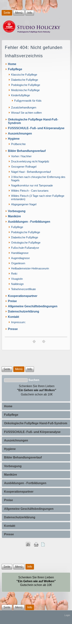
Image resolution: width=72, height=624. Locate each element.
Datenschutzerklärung (23, 311)
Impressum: (18, 322)
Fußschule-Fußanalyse (25, 247)
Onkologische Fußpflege (25, 242)
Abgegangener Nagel (23, 204)
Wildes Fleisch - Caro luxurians (30, 190)
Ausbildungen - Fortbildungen (29, 221)
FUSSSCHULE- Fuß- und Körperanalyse (36, 128)
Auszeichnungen (20, 133)
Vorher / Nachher (21, 156)
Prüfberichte (18, 144)
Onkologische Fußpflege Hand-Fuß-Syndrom (35, 423)
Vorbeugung (16, 211)
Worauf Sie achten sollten (26, 112)
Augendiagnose (20, 258)
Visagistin (17, 278)
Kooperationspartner (22, 295)
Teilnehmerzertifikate (23, 289)
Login (67, 615)
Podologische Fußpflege (25, 84)
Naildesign (17, 283)
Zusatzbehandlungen (23, 107)
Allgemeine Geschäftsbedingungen (32, 306)
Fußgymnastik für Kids (28, 100)
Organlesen (18, 263)
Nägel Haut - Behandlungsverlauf (31, 171)
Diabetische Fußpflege (24, 79)
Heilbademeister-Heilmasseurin (30, 268)
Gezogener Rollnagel (23, 166)
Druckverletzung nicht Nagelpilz (30, 161)
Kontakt (13, 316)
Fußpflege (15, 69)
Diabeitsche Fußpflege (24, 237)
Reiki (14, 273)
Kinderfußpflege (20, 95)
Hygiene (14, 138)
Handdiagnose (19, 252)
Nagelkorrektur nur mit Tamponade (32, 185)
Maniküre (14, 216)
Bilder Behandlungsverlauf (27, 150)
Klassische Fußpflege (24, 74)
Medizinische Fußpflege (25, 90)
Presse (13, 329)
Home (12, 64)
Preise (12, 301)
